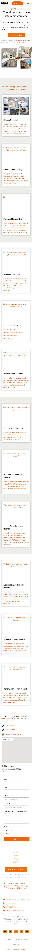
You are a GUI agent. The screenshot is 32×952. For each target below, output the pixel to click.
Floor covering (8, 339)
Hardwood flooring (9, 329)
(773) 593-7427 (10, 725)
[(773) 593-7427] (3, 726)
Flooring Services (10, 325)
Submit (17, 839)
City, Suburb (8, 803)
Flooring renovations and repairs (14, 333)
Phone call (9, 831)
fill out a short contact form (22, 40)
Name (6, 779)
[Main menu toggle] (28, 3)
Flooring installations (10, 336)
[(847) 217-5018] (3, 730)
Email (6, 787)
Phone (6, 795)
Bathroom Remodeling (12, 169)
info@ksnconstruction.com (13, 734)
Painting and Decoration (13, 374)
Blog (16, 859)
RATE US (16, 862)
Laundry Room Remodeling (14, 428)
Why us (16, 852)
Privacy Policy (16, 944)
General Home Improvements (15, 689)
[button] (17, 3)
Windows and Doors (11, 274)
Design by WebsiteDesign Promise (16, 949)
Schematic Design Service (14, 639)
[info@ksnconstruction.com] (3, 734)
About (16, 856)
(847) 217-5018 (10, 730)
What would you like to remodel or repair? (15, 812)
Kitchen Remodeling (11, 120)
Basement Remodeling (12, 219)
